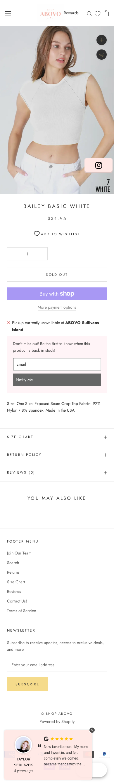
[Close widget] (92, 730)
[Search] (89, 12)
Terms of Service (21, 611)
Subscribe (27, 684)
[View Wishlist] (97, 13)
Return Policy (24, 454)
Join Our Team (19, 553)
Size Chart (20, 437)
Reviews (14, 591)
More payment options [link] (57, 307)
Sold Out (57, 274)
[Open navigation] (8, 13)
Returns (13, 572)
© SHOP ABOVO (57, 713)
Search (13, 563)
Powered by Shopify (57, 721)
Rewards (71, 13)
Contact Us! (17, 601)
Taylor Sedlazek (23, 762)
